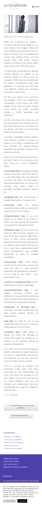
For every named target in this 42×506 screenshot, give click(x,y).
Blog (12, 395)
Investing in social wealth (12, 440)
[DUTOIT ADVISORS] (15, 5)
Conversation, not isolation (13, 448)
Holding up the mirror (11, 445)
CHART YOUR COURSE (11, 461)
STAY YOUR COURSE (10, 464)
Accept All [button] (22, 501)
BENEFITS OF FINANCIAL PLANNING (15, 467)
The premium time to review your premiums (21, 406)
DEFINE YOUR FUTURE (10, 459)
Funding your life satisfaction (13, 442)
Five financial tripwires (21, 415)
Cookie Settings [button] (9, 501)
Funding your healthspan (12, 437)
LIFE (16, 395)
